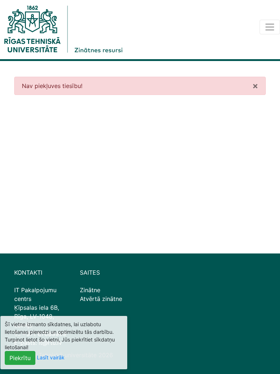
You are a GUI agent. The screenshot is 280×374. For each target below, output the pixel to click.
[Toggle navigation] (270, 27)
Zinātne (90, 290)
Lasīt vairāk (51, 357)
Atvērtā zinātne (101, 298)
